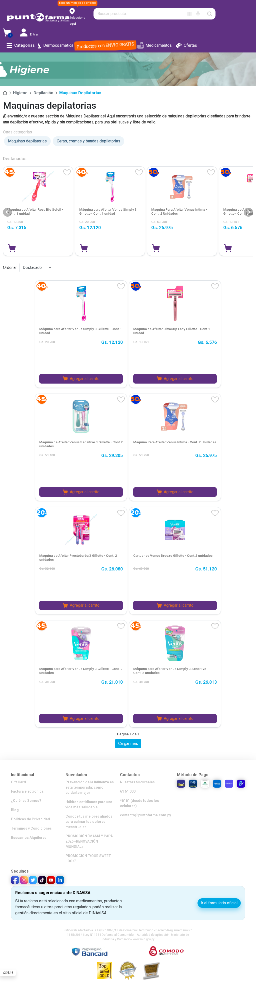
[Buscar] (210, 13)
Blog (15, 810)
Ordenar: (10, 267)
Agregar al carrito (85, 378)
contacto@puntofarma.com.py (145, 815)
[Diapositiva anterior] (7, 212)
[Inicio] (5, 93)
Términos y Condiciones (31, 828)
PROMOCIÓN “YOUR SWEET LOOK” (88, 858)
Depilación (43, 92)
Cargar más (128, 743)
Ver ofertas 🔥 (202, 981)
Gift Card (18, 782)
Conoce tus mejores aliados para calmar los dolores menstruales (89, 821)
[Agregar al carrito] (11, 248)
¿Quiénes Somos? (26, 801)
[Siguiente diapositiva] (248, 212)
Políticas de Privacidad (30, 819)
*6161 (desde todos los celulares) (139, 803)
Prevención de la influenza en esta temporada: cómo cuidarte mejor (90, 787)
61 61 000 (128, 791)
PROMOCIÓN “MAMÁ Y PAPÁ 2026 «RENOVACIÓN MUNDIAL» (89, 841)
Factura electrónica (27, 791)
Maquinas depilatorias (80, 92)
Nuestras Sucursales (137, 782)
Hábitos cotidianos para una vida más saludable (89, 804)
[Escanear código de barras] (189, 13)
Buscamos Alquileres (28, 838)
